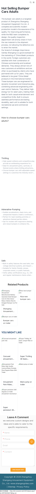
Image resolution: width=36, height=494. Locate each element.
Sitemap (11, 487)
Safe (3, 261)
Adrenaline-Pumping (10, 209)
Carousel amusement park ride (8, 357)
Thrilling (5, 158)
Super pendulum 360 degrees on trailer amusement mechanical (9, 408)
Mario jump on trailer (26, 383)
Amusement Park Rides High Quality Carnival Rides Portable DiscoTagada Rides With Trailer (9, 383)
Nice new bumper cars (25, 298)
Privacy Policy (22, 487)
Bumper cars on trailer (8, 321)
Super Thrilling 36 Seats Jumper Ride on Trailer (26, 357)
